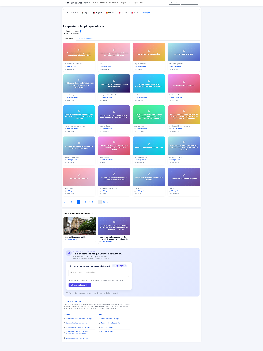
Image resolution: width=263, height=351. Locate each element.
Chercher (139, 3)
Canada (125, 13)
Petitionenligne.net (73, 3)
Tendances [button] (69, 38)
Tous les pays (74, 13)
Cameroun (112, 13)
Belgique (99, 13)
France (136, 13)
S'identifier (174, 3)
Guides (66, 314)
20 (104, 202)
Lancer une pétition (189, 3)
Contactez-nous (112, 3)
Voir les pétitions (99, 3)
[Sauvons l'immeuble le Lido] (79, 229)
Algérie (87, 13)
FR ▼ (88, 3)
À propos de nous (125, 3)
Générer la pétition (81, 285)
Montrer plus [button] (146, 13)
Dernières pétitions (85, 38)
